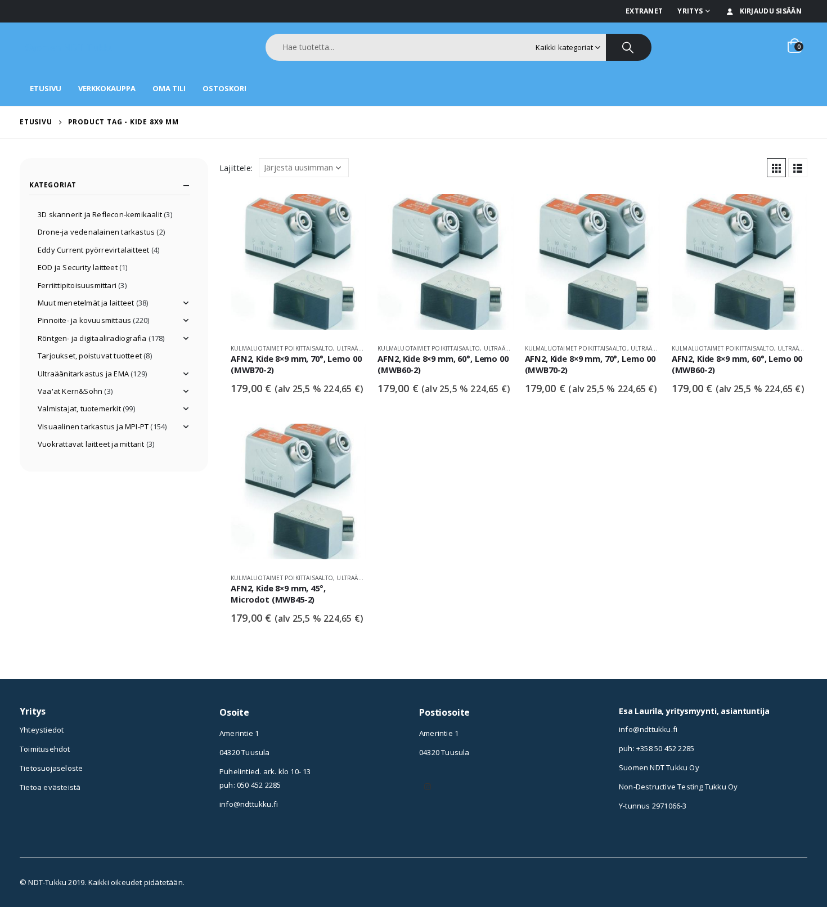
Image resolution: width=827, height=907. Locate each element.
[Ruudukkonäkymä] (776, 167)
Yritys (690, 11)
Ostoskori (224, 88)
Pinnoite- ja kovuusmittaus (84, 320)
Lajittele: (236, 167)
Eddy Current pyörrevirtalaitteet (93, 250)
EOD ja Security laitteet (78, 267)
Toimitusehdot (45, 749)
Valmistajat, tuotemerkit (79, 408)
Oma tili (169, 88)
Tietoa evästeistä (50, 787)
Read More (348, 213)
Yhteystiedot (42, 730)
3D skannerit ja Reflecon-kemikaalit (100, 214)
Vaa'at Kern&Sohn (70, 391)
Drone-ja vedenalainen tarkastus (96, 232)
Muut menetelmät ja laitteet (86, 303)
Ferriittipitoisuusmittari (77, 285)
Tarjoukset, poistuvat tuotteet (90, 356)
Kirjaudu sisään (771, 11)
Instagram (427, 786)
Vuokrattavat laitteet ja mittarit (91, 444)
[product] (298, 264)
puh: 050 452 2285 (250, 785)
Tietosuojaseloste (51, 768)
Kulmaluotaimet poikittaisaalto (282, 348)
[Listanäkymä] (797, 167)
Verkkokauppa (107, 88)
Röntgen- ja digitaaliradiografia (92, 338)
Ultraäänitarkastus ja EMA (83, 374)
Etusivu (45, 88)
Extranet (644, 11)
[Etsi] (628, 47)
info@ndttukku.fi (248, 804)
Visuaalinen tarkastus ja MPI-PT (93, 426)
